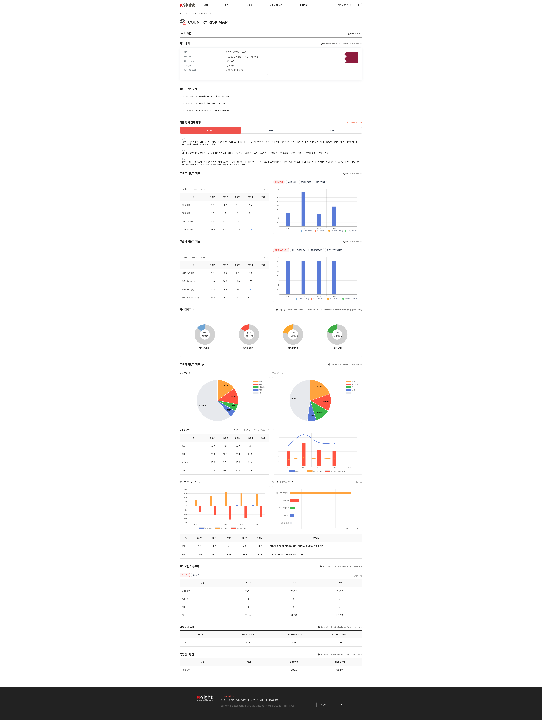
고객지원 (304, 5)
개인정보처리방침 (227, 696)
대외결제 (332, 130)
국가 (206, 5)
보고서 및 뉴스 (276, 5)
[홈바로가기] (187, 5)
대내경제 (271, 130)
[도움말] (202, 364)
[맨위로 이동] (534, 687)
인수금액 (185, 575)
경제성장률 (279, 182)
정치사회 (210, 130)
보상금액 (196, 575)
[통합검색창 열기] (356, 5)
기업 (227, 5)
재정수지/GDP (306, 182)
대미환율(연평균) (281, 250)
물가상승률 (292, 182)
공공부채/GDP (321, 182)
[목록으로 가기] (182, 33)
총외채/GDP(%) (316, 250)
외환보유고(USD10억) (335, 250)
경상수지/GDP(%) (298, 250)
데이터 (249, 5)
